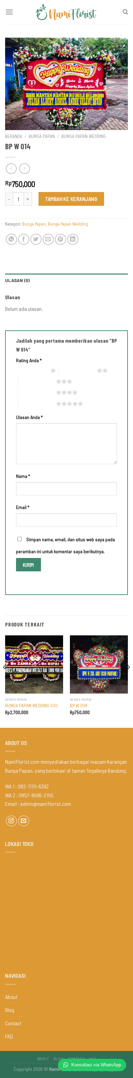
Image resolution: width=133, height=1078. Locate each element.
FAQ (9, 1036)
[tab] (66, 280)
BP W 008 (78, 705)
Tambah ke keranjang (71, 198)
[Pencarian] (125, 11)
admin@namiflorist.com (45, 803)
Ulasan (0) (17, 280)
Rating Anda (29, 360)
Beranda (13, 136)
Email (22, 507)
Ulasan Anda (29, 417)
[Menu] (9, 11)
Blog (9, 1009)
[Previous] (4, 681)
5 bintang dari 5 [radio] (37, 403)
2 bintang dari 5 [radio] (78, 370)
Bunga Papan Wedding (83, 136)
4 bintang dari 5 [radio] (37, 392)
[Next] (128, 681)
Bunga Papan (42, 136)
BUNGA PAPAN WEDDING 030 (31, 705)
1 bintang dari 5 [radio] (31, 370)
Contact (13, 1023)
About (11, 996)
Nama (23, 476)
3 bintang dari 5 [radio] (37, 381)
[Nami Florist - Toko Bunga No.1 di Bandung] (66, 12)
